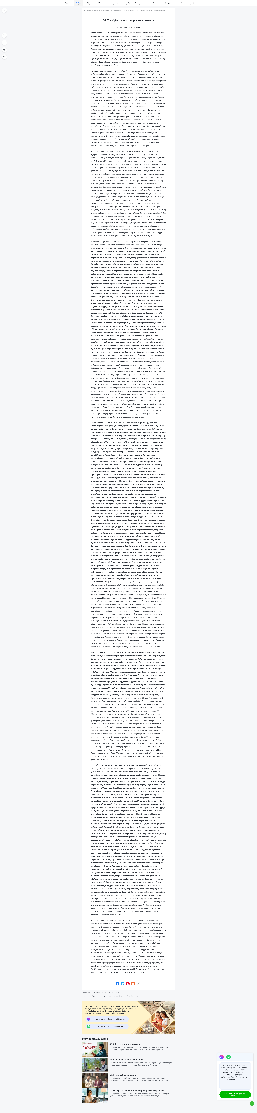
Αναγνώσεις (113, 3)
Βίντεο (89, 3)
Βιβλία (78, 3)
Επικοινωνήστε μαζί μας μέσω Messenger (235, 1094)
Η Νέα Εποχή (153, 3)
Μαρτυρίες (139, 3)
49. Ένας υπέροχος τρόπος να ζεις (106, 993)
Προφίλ (183, 3)
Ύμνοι (100, 3)
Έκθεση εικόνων (169, 3)
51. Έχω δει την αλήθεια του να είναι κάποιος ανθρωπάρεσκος (114, 996)
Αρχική (67, 3)
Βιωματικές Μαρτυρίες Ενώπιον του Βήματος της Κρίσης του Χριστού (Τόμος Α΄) (109, 10)
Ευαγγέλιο (127, 3)
